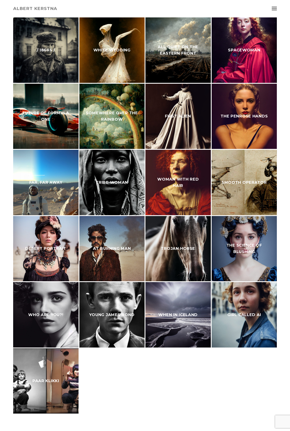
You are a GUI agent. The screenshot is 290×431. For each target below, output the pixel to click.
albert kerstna (35, 8)
